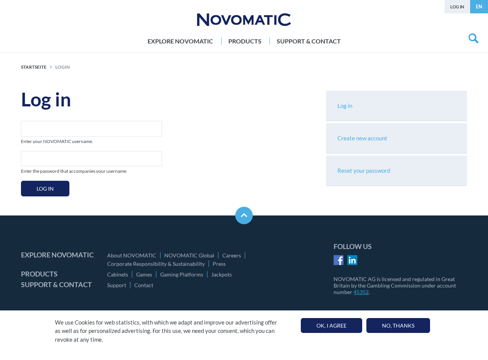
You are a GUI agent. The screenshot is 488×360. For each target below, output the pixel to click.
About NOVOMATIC (131, 255)
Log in (457, 6)
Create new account (362, 138)
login (62, 67)
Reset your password (363, 170)
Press (219, 263)
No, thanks (398, 325)
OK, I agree (331, 325)
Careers (231, 255)
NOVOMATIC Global (189, 255)
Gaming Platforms (181, 274)
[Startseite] (244, 19)
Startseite (34, 67)
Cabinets (117, 274)
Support (116, 285)
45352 (361, 292)
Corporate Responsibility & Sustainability (156, 263)
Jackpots (221, 274)
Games (144, 274)
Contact (143, 285)
